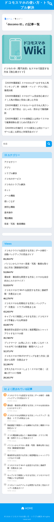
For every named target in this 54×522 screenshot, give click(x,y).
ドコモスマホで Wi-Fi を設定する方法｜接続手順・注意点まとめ (26, 292)
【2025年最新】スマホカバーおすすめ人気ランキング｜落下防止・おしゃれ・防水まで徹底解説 (26, 109)
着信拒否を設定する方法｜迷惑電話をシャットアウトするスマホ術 (26, 332)
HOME (28, 508)
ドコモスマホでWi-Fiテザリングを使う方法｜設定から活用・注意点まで (26, 358)
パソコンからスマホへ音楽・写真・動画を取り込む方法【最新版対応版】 (26, 266)
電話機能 (8, 218)
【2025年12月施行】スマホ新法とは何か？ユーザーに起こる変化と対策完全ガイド (26, 130)
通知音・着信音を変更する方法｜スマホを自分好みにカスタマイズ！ (26, 279)
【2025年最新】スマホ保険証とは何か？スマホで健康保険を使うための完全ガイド (26, 121)
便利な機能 (9, 207)
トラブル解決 (10, 173)
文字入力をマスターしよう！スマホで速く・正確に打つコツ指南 (26, 371)
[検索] (49, 144)
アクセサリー (10, 162)
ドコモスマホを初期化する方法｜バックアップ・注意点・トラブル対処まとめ (25, 305)
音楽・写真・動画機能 (14, 224)
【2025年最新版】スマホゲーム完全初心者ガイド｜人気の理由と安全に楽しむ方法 (26, 98)
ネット (7, 190)
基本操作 (8, 212)
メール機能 (9, 196)
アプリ (7, 167)
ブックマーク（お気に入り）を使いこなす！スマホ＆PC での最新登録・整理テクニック (26, 345)
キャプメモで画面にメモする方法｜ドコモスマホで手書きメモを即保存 (26, 318)
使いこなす (9, 201)
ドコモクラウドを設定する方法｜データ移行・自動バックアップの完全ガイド (26, 252)
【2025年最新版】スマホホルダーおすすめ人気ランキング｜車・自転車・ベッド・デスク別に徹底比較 (26, 86)
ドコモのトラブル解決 (14, 184)
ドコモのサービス (12, 179)
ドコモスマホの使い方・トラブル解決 (27, 4)
